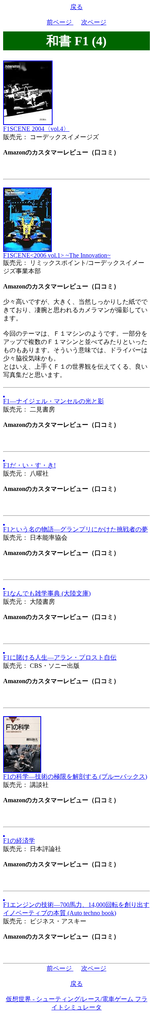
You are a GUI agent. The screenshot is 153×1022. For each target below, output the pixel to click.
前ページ (60, 22)
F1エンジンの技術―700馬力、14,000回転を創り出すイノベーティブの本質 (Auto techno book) (76, 908)
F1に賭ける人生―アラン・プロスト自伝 (60, 657)
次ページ (93, 22)
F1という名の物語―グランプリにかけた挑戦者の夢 (75, 529)
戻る (76, 7)
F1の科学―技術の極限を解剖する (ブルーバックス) (75, 776)
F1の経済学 (19, 840)
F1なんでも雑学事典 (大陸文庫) (47, 593)
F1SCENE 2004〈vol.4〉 (36, 128)
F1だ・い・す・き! (29, 465)
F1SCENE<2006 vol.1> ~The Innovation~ (57, 255)
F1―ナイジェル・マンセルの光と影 (53, 401)
